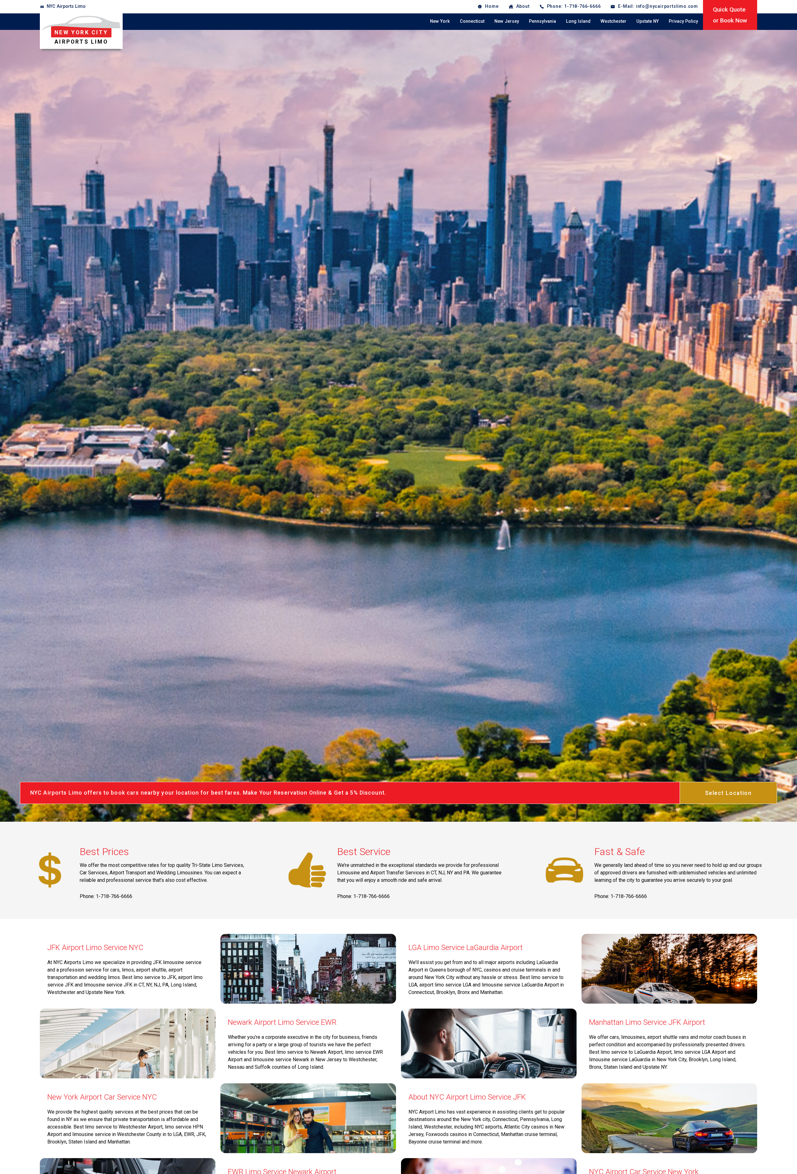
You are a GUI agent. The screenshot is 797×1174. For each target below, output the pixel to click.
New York (440, 21)
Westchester (613, 21)
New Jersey (506, 21)
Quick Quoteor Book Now (730, 15)
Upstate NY (647, 21)
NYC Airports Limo (66, 6)
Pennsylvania (542, 21)
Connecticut (472, 21)
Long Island (578, 21)
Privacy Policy (683, 21)
